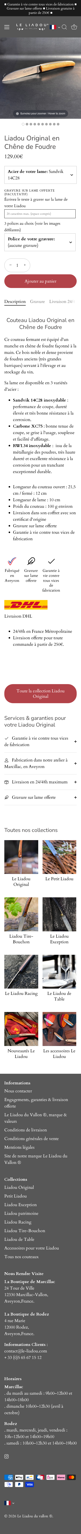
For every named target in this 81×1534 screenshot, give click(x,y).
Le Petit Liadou (59, 879)
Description (15, 301)
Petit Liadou (15, 1196)
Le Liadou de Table (59, 996)
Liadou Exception (20, 1205)
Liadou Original (19, 1187)
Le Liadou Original (21, 881)
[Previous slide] (4, 76)
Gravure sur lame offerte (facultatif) (29, 192)
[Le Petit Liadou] (59, 857)
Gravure (37, 301)
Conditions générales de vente (31, 1139)
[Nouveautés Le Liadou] (21, 1029)
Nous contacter (18, 1091)
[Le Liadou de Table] (59, 972)
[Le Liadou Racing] (21, 972)
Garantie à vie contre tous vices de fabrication (36, 741)
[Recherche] (64, 28)
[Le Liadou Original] (21, 857)
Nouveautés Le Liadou (21, 1053)
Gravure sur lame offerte (33, 797)
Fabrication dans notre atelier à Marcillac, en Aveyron (36, 763)
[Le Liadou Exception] (59, 914)
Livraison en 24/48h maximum (39, 782)
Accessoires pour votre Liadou (31, 1248)
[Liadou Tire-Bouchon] (21, 914)
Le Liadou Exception (59, 939)
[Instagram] (6, 1456)
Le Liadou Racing (21, 993)
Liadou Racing (17, 1222)
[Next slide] (76, 76)
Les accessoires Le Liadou (59, 1053)
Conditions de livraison (25, 1130)
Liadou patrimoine (21, 1213)
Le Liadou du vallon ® (34, 1516)
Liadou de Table (19, 1239)
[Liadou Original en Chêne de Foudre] (23, 124)
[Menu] (7, 27)
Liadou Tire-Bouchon (21, 939)
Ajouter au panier (40, 281)
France (27, 1301)
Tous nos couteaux (21, 1257)
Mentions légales (19, 1147)
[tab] (17, 301)
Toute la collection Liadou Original (40, 693)
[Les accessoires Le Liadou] (59, 1029)
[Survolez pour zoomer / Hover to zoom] (40, 78)
